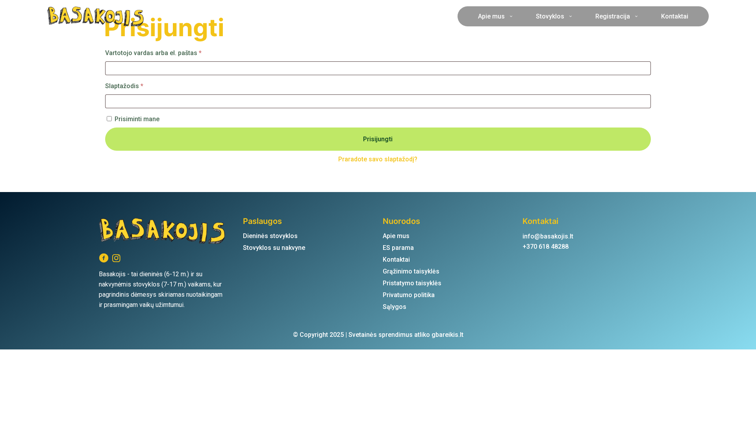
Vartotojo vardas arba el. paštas (169, 53)
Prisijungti (378, 139)
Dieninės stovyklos (270, 236)
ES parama (398, 247)
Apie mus (396, 236)
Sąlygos (394, 306)
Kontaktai (396, 259)
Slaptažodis (140, 86)
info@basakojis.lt (548, 236)
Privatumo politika (409, 295)
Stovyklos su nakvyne (274, 247)
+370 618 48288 (546, 246)
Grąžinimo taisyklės (411, 271)
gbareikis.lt (447, 334)
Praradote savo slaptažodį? (377, 159)
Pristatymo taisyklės (412, 283)
